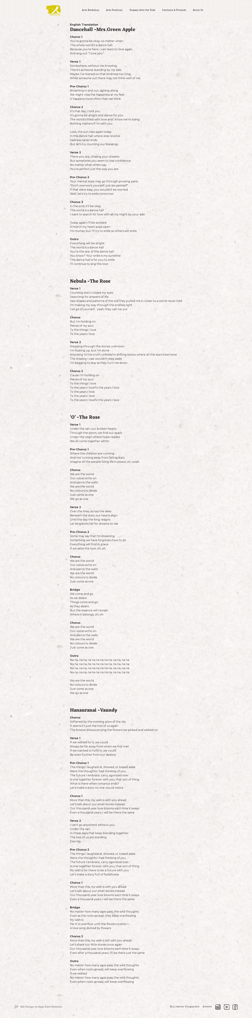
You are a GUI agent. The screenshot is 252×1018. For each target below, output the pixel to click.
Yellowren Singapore (185, 1007)
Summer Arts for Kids (142, 10)
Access (207, 1007)
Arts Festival (114, 10)
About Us (198, 10)
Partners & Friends (174, 10)
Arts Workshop (90, 10)
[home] (53, 10)
